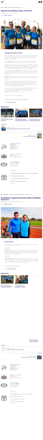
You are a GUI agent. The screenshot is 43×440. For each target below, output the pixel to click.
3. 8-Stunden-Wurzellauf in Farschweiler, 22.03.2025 (34, 120)
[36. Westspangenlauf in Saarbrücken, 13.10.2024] (21, 279)
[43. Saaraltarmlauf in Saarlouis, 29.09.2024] (35, 306)
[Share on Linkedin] (8, 15)
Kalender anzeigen (12, 183)
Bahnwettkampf (12, 266)
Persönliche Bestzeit (19, 99)
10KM (6, 266)
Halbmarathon (13, 99)
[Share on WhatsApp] (5, 15)
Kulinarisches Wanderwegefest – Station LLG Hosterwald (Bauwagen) (25, 173)
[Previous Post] (3, 128)
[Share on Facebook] (2, 15)
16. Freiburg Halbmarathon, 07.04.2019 (29, 136)
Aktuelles (5, 7)
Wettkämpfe (9, 127)
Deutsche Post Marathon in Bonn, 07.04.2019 (28, 357)
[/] (39, 2)
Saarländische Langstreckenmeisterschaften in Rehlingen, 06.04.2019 (18, 128)
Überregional (26, 99)
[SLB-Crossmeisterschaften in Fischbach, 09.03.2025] (7, 279)
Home (2, 7)
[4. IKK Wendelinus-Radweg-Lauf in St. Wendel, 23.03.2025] (21, 112)
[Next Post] (39, 136)
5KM (8, 266)
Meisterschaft (18, 266)
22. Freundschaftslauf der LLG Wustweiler (20, 178)
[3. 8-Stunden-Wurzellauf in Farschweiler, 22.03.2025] (35, 112)
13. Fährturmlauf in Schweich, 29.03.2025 (7, 120)
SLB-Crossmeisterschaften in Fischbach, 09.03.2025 (7, 286)
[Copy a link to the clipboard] (11, 15)
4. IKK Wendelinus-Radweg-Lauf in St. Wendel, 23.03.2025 (21, 120)
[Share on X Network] (3, 15)
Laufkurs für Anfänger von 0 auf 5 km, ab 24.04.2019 (15, 349)
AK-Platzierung (7, 99)
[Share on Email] (10, 15)
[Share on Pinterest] (6, 15)
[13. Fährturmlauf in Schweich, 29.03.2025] (7, 112)
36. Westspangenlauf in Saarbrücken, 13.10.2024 (20, 286)
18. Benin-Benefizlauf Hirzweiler (17, 396)
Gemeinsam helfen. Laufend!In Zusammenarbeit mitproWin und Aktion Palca (14, 165)
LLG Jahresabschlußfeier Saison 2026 (20, 181)
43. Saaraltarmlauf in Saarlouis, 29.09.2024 (33, 341)
